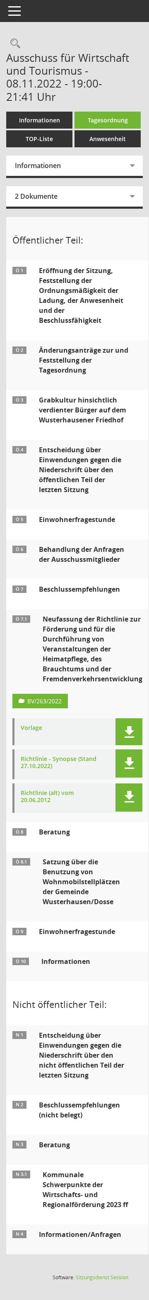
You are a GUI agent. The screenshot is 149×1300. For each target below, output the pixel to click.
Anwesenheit (107, 139)
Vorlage (31, 728)
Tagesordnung (108, 120)
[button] (128, 731)
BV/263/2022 (44, 701)
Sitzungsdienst (102, 1277)
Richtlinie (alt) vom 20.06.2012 (47, 797)
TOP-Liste (39, 139)
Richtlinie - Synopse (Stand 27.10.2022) (58, 763)
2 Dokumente (36, 196)
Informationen (39, 120)
